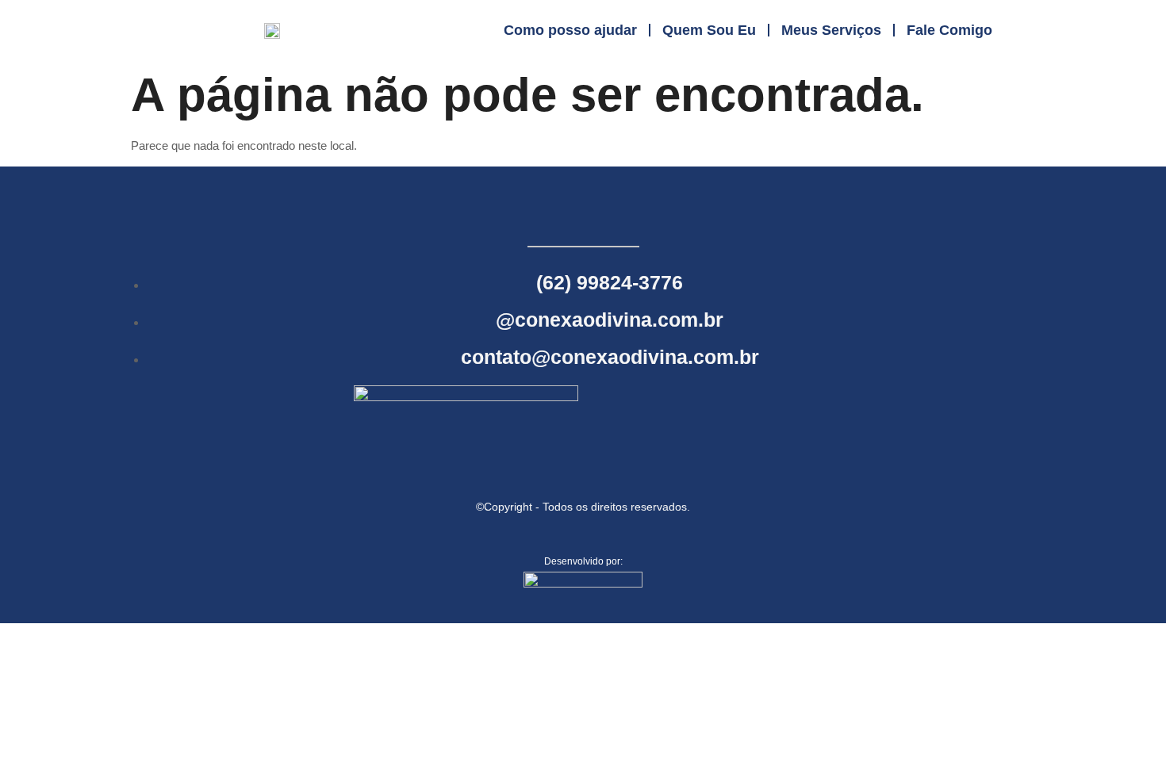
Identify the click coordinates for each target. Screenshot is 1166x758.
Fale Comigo (949, 30)
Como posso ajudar (570, 30)
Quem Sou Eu (709, 30)
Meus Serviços (831, 30)
